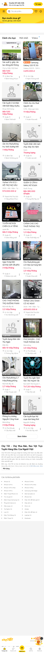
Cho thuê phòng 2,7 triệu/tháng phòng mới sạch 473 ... (10, 379)
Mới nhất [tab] (23, 38)
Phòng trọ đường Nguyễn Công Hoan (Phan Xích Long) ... (10, 418)
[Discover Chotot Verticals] (3, 11)
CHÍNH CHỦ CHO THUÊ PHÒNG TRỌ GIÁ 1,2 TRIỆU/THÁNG (31, 225)
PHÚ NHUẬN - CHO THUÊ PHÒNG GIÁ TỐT (31, 341)
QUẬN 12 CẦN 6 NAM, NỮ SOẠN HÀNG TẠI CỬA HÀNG (30, 184)
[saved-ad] (36, 11)
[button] (2, 4)
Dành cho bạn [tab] (9, 38)
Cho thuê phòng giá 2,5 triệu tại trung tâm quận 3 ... (32, 263)
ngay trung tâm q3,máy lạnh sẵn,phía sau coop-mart (10, 263)
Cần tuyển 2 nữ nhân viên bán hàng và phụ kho (10, 104)
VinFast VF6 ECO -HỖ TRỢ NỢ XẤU (10, 183)
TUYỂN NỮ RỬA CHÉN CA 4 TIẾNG (10, 224)
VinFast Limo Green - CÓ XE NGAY (32, 302)
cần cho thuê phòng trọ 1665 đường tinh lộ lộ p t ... (10, 145)
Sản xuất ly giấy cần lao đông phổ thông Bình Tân (10, 63)
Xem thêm (22, 436)
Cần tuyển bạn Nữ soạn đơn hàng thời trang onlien (31, 418)
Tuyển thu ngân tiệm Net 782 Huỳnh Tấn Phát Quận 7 (31, 379)
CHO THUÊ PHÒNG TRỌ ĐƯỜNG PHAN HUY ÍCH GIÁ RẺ (10, 302)
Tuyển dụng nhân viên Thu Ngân (11, 340)
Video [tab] (35, 38)
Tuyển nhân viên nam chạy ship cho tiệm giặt (31, 145)
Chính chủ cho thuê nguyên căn (31, 104)
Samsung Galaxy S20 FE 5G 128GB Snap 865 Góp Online (32, 64)
